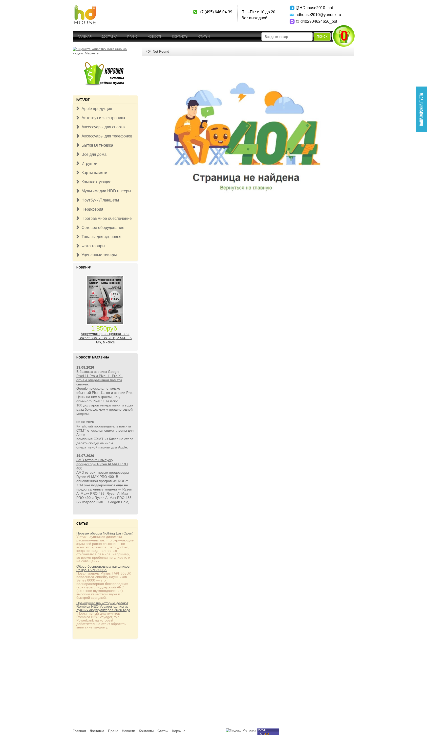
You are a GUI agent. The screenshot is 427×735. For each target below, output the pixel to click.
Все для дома (93, 154)
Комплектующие (95, 182)
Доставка (109, 36)
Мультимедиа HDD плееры (105, 191)
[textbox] (287, 36)
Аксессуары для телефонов (106, 136)
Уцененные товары (98, 255)
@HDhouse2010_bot (313, 8)
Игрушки (88, 163)
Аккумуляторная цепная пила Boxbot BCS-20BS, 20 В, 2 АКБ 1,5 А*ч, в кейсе (105, 337)
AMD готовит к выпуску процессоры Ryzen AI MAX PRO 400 (102, 464)
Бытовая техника (96, 145)
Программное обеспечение (106, 218)
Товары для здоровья (100, 237)
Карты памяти (93, 173)
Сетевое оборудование (102, 227)
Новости (155, 36)
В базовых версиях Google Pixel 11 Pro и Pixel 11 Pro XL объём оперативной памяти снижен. (99, 378)
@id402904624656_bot (313, 21)
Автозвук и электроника (102, 118)
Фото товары (92, 246)
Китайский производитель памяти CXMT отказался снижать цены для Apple (105, 430)
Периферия (91, 209)
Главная (85, 36)
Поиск (322, 36)
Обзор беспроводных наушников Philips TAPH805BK (102, 568)
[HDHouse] (85, 7)
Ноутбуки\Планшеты (99, 200)
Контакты (180, 36)
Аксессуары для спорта (102, 127)
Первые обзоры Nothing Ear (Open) (104, 533)
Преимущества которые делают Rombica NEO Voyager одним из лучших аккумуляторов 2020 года (103, 606)
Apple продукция (96, 109)
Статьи (204, 36)
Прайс (132, 36)
